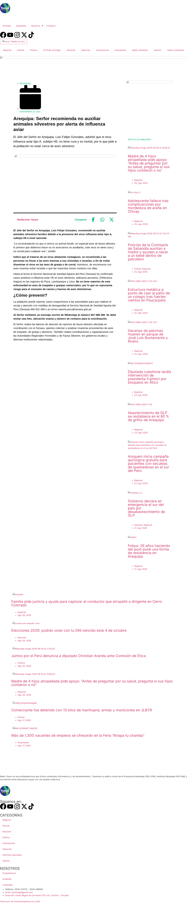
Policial (20, 50)
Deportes (85, 50)
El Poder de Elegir (52, 50)
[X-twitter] (24, 35)
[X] (111, 219)
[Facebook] (3, 35)
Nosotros (35, 25)
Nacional (71, 50)
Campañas (21, 25)
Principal (7, 25)
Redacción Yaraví (27, 219)
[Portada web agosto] (93, 58)
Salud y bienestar (175, 50)
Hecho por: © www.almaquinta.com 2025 (20, 901)
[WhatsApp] (102, 219)
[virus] (149, 82)
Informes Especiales (12, 855)
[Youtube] (10, 35)
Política (33, 50)
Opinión (157, 50)
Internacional (102, 50)
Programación (9, 873)
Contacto (50, 25)
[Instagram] (17, 35)
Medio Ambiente (140, 50)
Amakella (7, 879)
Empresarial (120, 50)
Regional (7, 50)
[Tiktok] (31, 35)
